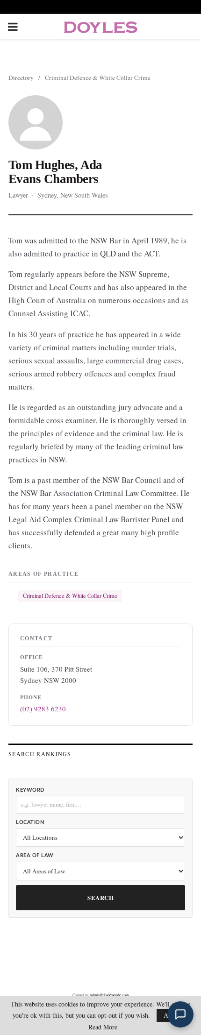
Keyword (30, 790)
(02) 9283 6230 (43, 708)
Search (100, 897)
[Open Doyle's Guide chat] (180, 1014)
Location (30, 822)
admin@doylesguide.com (109, 994)
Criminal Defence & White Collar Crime (98, 77)
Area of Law (35, 855)
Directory (21, 77)
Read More (102, 1027)
